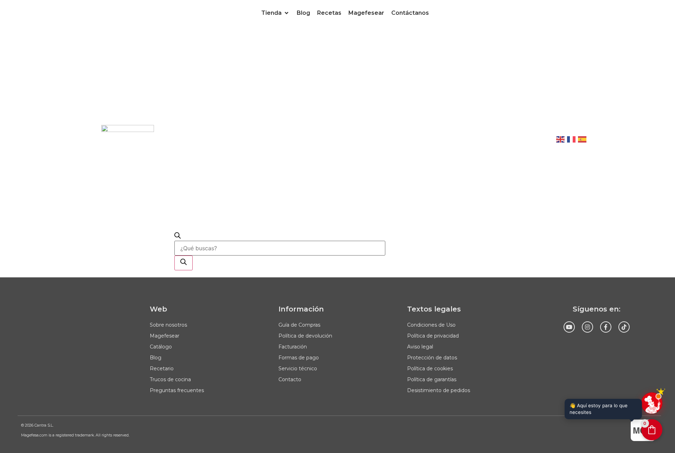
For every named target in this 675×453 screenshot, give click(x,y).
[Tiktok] (624, 327)
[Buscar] (183, 263)
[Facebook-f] (605, 327)
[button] (275, 13)
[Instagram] (587, 327)
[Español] (582, 138)
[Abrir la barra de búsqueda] (177, 236)
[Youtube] (569, 327)
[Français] (571, 138)
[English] (560, 138)
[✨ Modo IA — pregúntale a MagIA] (651, 403)
